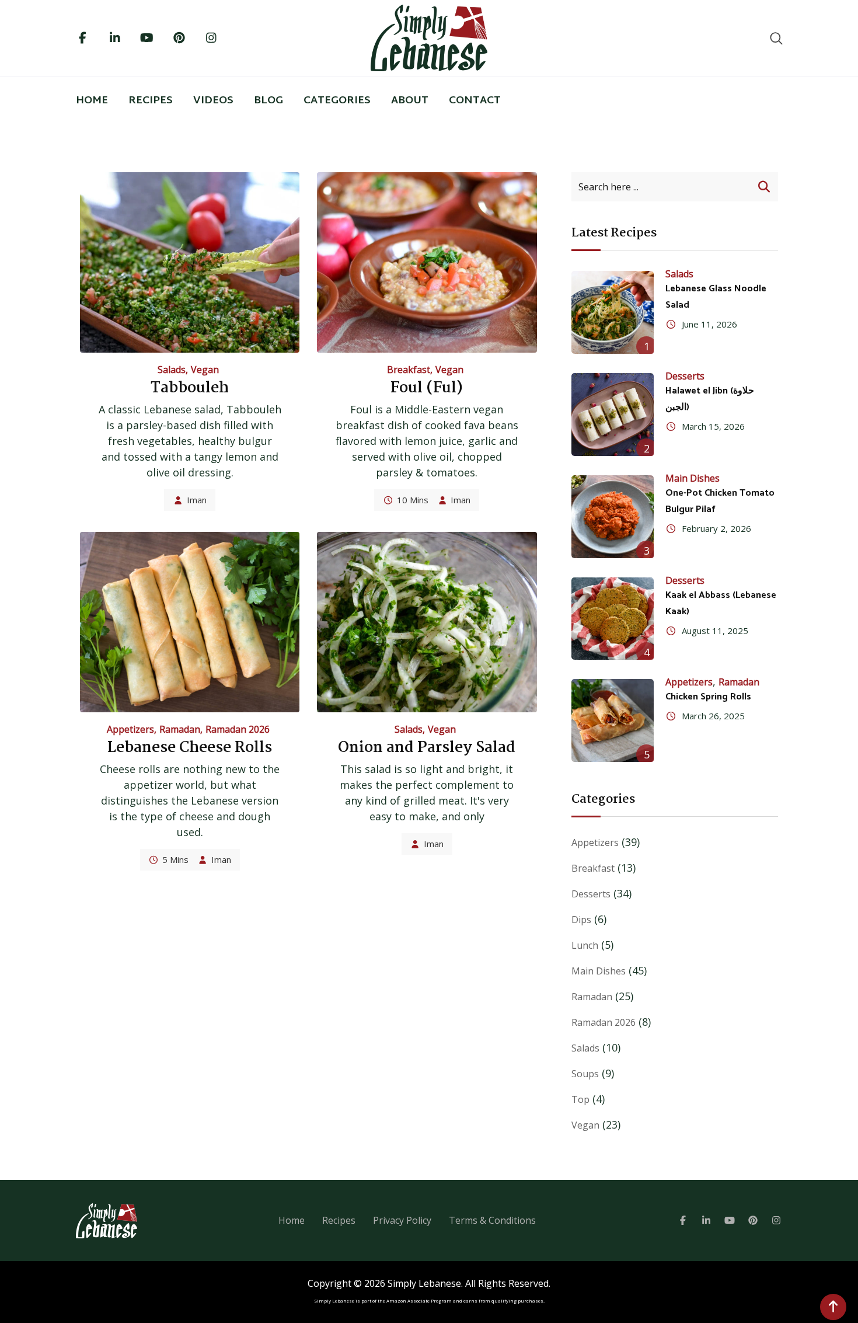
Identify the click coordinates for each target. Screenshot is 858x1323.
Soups (585, 1073)
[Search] (776, 37)
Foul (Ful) (426, 388)
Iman (197, 500)
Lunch (584, 945)
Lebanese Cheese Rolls (189, 748)
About (409, 100)
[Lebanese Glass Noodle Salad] (612, 312)
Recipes (150, 100)
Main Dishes (692, 478)
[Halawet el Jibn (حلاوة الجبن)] (612, 414)
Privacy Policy (402, 1220)
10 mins (412, 500)
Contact (475, 100)
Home (92, 100)
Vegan (205, 369)
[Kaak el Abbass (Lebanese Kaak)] (612, 618)
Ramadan (179, 729)
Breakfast (408, 369)
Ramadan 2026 (237, 729)
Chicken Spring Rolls (708, 697)
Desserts (684, 376)
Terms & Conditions (492, 1220)
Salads (172, 369)
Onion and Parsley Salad (426, 748)
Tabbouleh (190, 388)
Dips (581, 919)
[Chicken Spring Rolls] (612, 720)
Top (580, 1099)
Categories (337, 100)
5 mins (175, 859)
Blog (268, 100)
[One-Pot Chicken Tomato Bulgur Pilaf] (612, 516)
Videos (213, 100)
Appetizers (130, 729)
